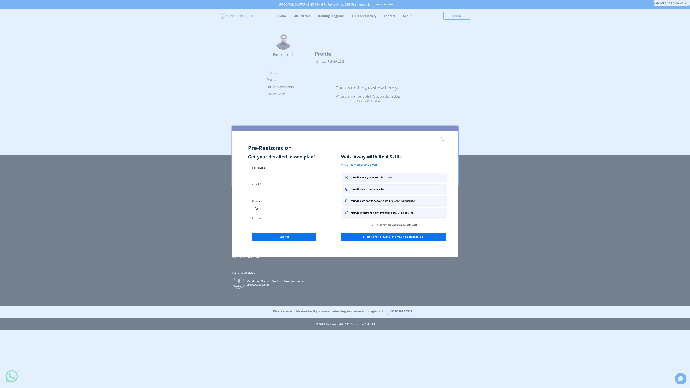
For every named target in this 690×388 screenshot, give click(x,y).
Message (257, 218)
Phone (257, 201)
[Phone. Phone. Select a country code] (258, 208)
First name (258, 167)
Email (256, 184)
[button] (443, 139)
